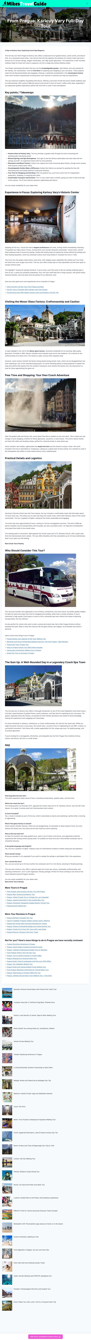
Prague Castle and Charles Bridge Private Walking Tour (26, 967)
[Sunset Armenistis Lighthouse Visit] (7, 1240)
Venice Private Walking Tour (24, 1041)
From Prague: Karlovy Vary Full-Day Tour (21, 953)
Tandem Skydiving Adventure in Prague (21, 944)
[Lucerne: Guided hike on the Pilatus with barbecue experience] (7, 1201)
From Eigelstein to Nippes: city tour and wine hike (31, 1250)
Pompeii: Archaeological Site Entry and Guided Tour (32, 1289)
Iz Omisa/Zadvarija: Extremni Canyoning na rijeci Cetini (33, 1067)
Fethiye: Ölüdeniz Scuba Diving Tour (26, 1172)
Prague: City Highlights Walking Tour (20, 964)
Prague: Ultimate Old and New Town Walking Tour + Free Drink (29, 976)
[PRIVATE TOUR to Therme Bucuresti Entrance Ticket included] (7, 1214)
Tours (60, 29)
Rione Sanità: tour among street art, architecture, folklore (34, 1028)
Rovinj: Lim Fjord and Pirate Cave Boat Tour (29, 1185)
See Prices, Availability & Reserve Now (44, 1337)
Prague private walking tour (16, 906)
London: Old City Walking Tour (24, 1159)
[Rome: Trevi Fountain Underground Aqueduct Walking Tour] (7, 1123)
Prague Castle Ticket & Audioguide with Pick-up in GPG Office (29, 961)
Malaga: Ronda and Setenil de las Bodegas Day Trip (32, 1080)
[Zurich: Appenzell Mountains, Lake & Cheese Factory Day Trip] (7, 1136)
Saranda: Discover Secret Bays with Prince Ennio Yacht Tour (35, 989)
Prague (44, 29)
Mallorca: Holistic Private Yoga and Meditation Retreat (33, 1093)
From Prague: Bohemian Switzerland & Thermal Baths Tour (28, 970)
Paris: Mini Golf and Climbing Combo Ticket (29, 1263)
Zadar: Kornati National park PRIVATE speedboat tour (33, 1276)
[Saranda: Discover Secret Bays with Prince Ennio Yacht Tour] (7, 993)
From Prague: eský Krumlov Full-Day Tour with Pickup (26, 891)
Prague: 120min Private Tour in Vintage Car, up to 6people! (28, 897)
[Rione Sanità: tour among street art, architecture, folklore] (7, 1032)
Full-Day (38, 29)
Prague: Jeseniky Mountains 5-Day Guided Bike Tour (25, 900)
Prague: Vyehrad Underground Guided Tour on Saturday (27, 950)
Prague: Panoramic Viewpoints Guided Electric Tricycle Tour (28, 903)
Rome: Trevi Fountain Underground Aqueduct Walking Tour (35, 1120)
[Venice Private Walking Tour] (7, 1045)
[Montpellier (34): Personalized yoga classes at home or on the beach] (7, 1228)
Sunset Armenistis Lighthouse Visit (26, 1237)
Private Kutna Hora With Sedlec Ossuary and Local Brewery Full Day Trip (32, 292)
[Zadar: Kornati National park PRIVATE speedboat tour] (7, 1280)
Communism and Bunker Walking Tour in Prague (24, 650)
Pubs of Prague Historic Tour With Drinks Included (24, 647)
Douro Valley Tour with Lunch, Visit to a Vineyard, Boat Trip (35, 1302)
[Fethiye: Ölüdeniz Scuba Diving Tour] (7, 1175)
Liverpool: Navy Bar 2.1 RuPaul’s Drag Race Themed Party (34, 1002)
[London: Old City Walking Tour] (7, 1162)
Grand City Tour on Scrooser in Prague (20, 653)
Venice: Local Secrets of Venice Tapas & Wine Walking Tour (35, 1015)
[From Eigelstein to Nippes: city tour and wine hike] (7, 1254)
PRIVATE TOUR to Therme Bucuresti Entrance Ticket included (35, 1211)
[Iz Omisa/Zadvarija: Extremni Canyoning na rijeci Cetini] (7, 1071)
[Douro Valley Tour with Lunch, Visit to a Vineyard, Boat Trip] (7, 1306)
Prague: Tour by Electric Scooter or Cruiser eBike (24, 956)
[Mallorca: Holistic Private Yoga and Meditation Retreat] (7, 1097)
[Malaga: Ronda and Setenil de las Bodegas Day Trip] (7, 1084)
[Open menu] (87, 3)
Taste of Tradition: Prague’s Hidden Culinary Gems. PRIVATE (28, 921)
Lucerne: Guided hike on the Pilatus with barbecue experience (36, 1198)
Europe (31, 29)
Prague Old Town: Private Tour (18, 645)
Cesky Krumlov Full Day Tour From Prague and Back (25, 287)
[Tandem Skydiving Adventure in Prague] (7, 1058)
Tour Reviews (52, 29)
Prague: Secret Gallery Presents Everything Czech (24, 947)
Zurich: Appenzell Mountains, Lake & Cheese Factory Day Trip (36, 1133)
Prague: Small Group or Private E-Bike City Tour (24, 973)
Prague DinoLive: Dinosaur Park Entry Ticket (22, 932)
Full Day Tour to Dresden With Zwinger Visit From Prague (27, 290)
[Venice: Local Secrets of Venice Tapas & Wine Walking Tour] (7, 1019)
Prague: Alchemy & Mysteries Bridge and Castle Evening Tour (29, 926)
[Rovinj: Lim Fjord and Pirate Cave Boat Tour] (7, 1188)
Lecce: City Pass (20, 1106)
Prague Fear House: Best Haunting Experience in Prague (27, 923)
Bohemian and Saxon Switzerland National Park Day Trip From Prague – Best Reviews (37, 642)
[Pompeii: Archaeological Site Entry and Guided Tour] (7, 1293)
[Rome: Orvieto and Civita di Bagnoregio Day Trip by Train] (7, 1149)
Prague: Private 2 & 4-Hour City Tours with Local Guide (26, 929)
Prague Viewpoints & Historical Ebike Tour (22, 958)
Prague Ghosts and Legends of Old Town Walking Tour (26, 639)
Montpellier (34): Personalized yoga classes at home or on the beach (38, 1224)
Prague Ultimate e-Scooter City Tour (20, 918)
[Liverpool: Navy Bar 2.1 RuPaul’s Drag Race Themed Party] (7, 1006)
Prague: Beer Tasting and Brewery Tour (21, 894)
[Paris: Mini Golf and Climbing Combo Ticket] (7, 1267)
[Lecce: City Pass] (7, 1110)
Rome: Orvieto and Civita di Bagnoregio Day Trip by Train (34, 1146)
